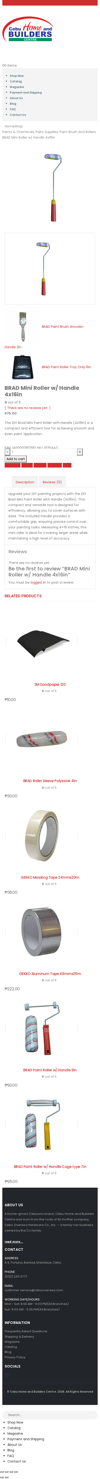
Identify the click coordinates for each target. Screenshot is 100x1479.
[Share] (11, 1471)
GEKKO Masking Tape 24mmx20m (50, 877)
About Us (16, 98)
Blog (10, 1450)
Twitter (27, 465)
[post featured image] (41, 642)
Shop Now (15, 1422)
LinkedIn (40, 465)
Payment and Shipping (26, 92)
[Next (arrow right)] (6, 1477)
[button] (3, 1407)
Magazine (15, 1433)
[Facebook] (5, 1375)
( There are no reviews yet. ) (28, 408)
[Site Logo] (28, 29)
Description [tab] (25, 482)
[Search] (94, 1415)
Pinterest (54, 465)
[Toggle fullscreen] (6, 1471)
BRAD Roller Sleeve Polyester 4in (50, 780)
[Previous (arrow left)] (2, 1477)
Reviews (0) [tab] (52, 482)
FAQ (10, 1455)
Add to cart (16, 459)
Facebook (12, 465)
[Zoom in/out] (2, 1471)
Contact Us (18, 115)
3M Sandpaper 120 (50, 684)
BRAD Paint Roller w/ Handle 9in (50, 1070)
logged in (38, 582)
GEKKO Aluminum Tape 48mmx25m (50, 973)
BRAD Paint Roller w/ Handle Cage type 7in (50, 1166)
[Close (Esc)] (16, 1471)
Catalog (13, 1428)
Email (67, 465)
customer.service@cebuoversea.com (34, 1290)
